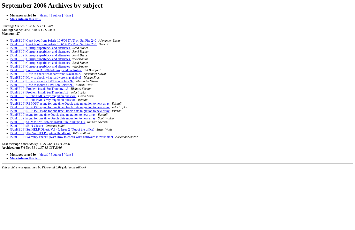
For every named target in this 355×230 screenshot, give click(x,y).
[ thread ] (44, 15)
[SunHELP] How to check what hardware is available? (46, 74)
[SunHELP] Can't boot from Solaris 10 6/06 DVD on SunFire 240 (53, 40)
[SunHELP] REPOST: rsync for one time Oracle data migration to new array (60, 103)
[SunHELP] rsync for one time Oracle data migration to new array (53, 114)
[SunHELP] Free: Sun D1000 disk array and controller (46, 70)
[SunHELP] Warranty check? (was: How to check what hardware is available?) (62, 137)
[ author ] (57, 15)
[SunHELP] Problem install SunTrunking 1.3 (39, 88)
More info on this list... (25, 19)
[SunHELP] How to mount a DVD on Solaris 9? (42, 81)
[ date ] (68, 15)
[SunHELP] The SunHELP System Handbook (40, 133)
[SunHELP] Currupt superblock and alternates (40, 48)
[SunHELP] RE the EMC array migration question (43, 96)
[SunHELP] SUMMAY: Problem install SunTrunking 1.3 (47, 122)
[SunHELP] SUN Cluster (27, 125)
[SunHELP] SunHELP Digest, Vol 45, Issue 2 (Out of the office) (52, 129)
